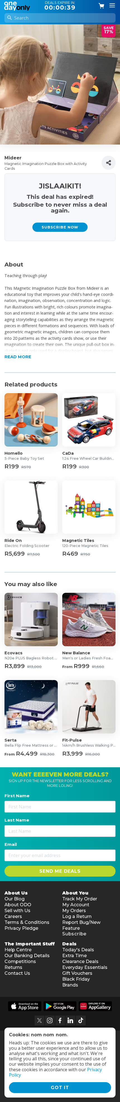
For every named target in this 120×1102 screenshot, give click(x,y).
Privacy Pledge (21, 928)
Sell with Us (17, 910)
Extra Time (74, 955)
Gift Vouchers (77, 973)
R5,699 (14, 554)
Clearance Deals (80, 961)
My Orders (74, 910)
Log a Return (77, 916)
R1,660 (98, 667)
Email (10, 844)
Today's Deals (78, 949)
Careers (13, 916)
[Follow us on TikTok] (81, 1020)
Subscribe (74, 933)
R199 (11, 466)
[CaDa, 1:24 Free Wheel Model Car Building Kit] (89, 420)
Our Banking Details (27, 955)
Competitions (20, 961)
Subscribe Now (60, 227)
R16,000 (92, 754)
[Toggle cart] (101, 6)
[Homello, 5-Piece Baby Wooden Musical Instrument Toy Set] (31, 420)
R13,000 (34, 667)
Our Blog (14, 899)
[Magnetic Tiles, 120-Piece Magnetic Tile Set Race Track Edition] (89, 507)
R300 (84, 467)
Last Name (16, 820)
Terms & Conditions (26, 922)
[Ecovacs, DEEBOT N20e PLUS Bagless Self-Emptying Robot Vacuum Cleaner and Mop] (31, 619)
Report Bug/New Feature (81, 925)
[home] (18, 5)
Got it (60, 1087)
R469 (70, 554)
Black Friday (76, 979)
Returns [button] (13, 967)
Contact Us (17, 973)
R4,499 (27, 754)
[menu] (112, 6)
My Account (75, 904)
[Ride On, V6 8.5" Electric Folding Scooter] (31, 507)
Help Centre (18, 949)
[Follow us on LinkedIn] (70, 1020)
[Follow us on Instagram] (50, 1020)
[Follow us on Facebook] (60, 1020)
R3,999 (72, 754)
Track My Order (79, 899)
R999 (82, 666)
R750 (85, 554)
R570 (26, 467)
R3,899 (14, 666)
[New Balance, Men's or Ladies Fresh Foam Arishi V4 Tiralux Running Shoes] (89, 619)
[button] (60, 350)
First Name (17, 795)
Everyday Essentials (84, 967)
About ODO (17, 904)
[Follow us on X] (39, 1020)
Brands (70, 985)
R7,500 (33, 554)
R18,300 (47, 754)
